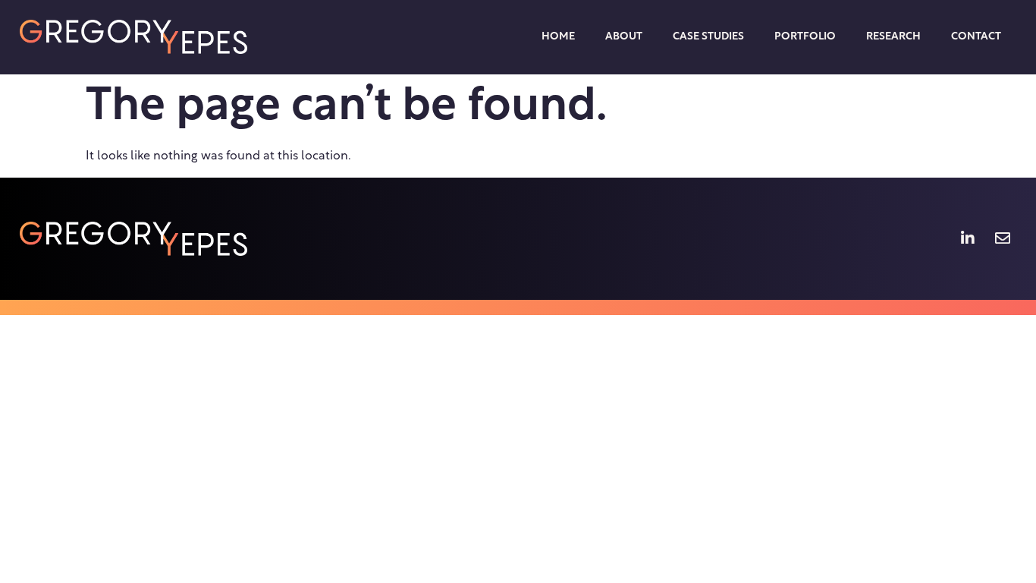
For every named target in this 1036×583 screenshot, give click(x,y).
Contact (976, 37)
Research (893, 37)
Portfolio (805, 37)
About (623, 37)
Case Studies (708, 37)
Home (558, 37)
